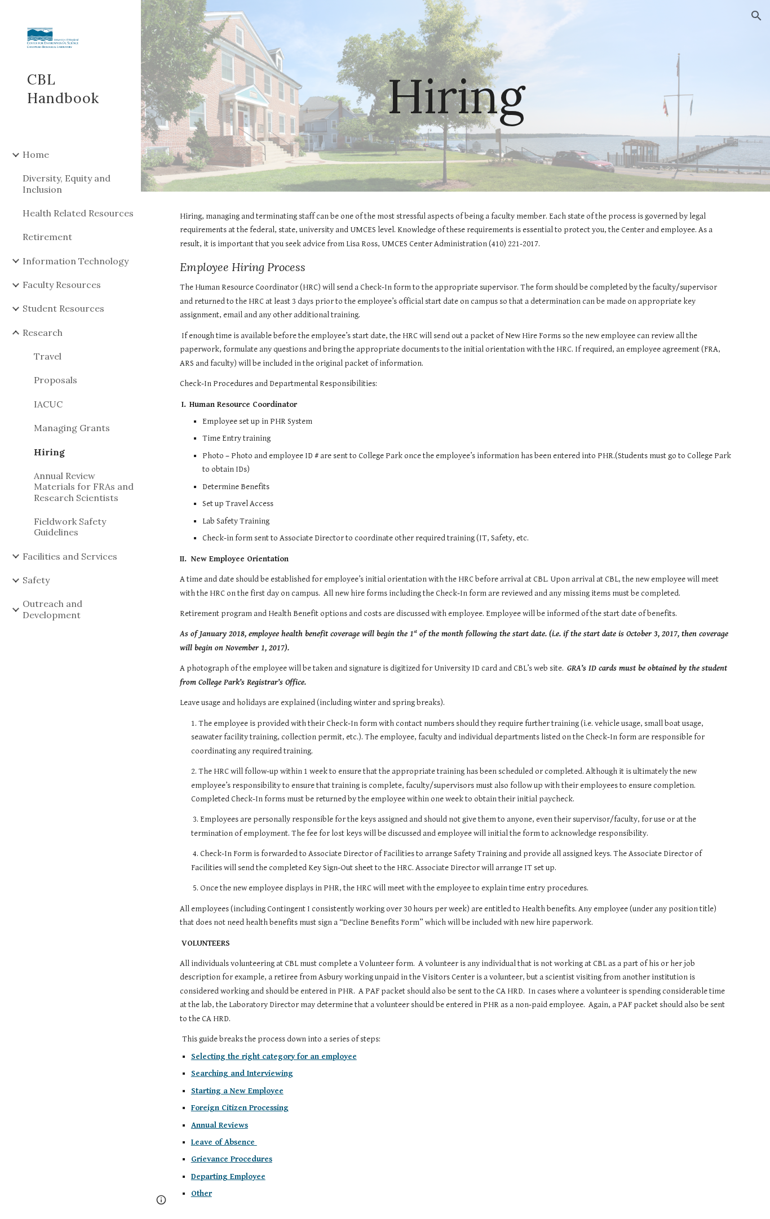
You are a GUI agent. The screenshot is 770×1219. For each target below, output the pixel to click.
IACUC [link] (48, 404)
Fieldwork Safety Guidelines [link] (70, 527)
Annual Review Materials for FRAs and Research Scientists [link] (84, 486)
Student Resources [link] (63, 308)
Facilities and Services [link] (70, 556)
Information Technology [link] (76, 261)
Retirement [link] (47, 236)
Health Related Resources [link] (78, 213)
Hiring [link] (49, 452)
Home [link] (36, 154)
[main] (455, 95)
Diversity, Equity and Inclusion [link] (66, 183)
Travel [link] (47, 356)
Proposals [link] (55, 379)
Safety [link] (36, 580)
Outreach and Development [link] (52, 609)
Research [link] (43, 332)
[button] (756, 15)
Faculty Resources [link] (62, 284)
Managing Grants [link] (72, 427)
